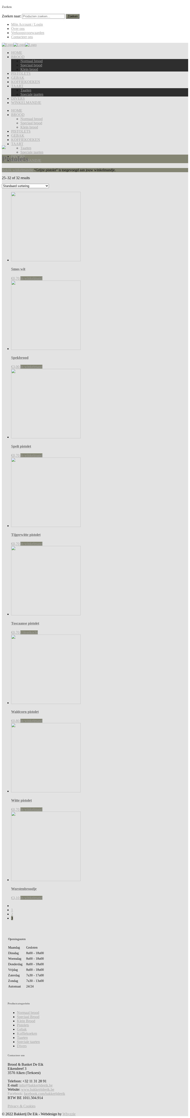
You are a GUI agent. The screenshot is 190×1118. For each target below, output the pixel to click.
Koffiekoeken (27, 1033)
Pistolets (23, 1025)
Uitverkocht (29, 632)
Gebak (22, 1029)
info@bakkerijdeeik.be (36, 1085)
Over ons (18, 29)
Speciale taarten (28, 1042)
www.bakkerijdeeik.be (37, 1089)
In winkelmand (31, 278)
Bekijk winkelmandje (17, 170)
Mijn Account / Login (27, 24)
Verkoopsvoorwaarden (27, 33)
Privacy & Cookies (21, 1106)
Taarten (22, 1038)
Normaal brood (28, 1013)
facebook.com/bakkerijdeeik (44, 1094)
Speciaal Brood (28, 1017)
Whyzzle (69, 1114)
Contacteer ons (22, 37)
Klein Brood (26, 1021)
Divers (22, 1046)
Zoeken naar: (11, 16)
